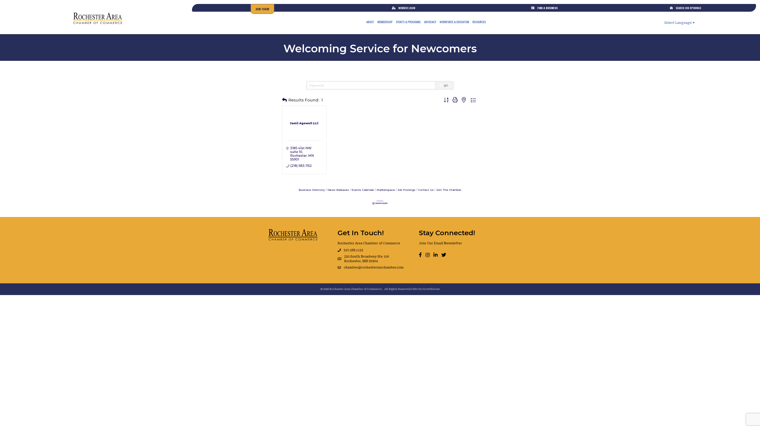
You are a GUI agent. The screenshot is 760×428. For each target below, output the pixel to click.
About (370, 22)
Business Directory (312, 189)
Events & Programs (408, 22)
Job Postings (406, 189)
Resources (479, 22)
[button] (284, 100)
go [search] (446, 85)
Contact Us (426, 189)
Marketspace (386, 189)
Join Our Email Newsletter (440, 243)
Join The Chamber (448, 189)
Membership (385, 22)
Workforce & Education (454, 22)
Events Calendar (363, 189)
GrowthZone (431, 289)
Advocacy (430, 22)
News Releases (338, 189)
